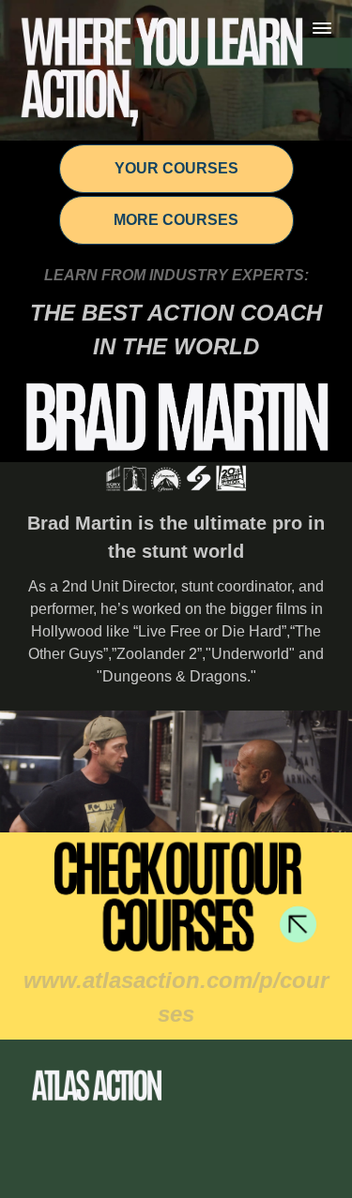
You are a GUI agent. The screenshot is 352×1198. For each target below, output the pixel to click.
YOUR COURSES (176, 168)
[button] (322, 28)
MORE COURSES (176, 220)
